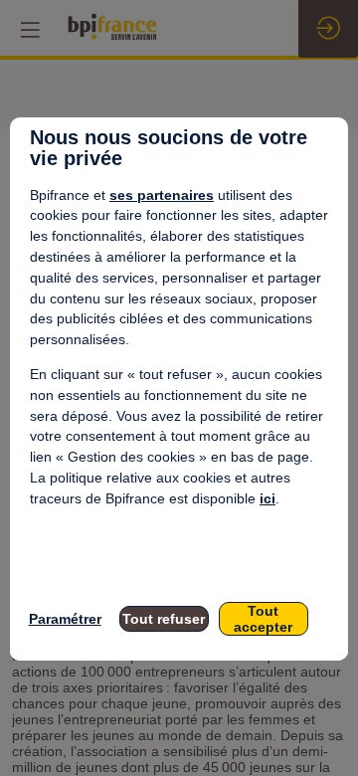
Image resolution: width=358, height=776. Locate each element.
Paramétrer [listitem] (65, 619)
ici (267, 498)
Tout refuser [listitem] (163, 619)
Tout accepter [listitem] (263, 619)
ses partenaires (161, 195)
